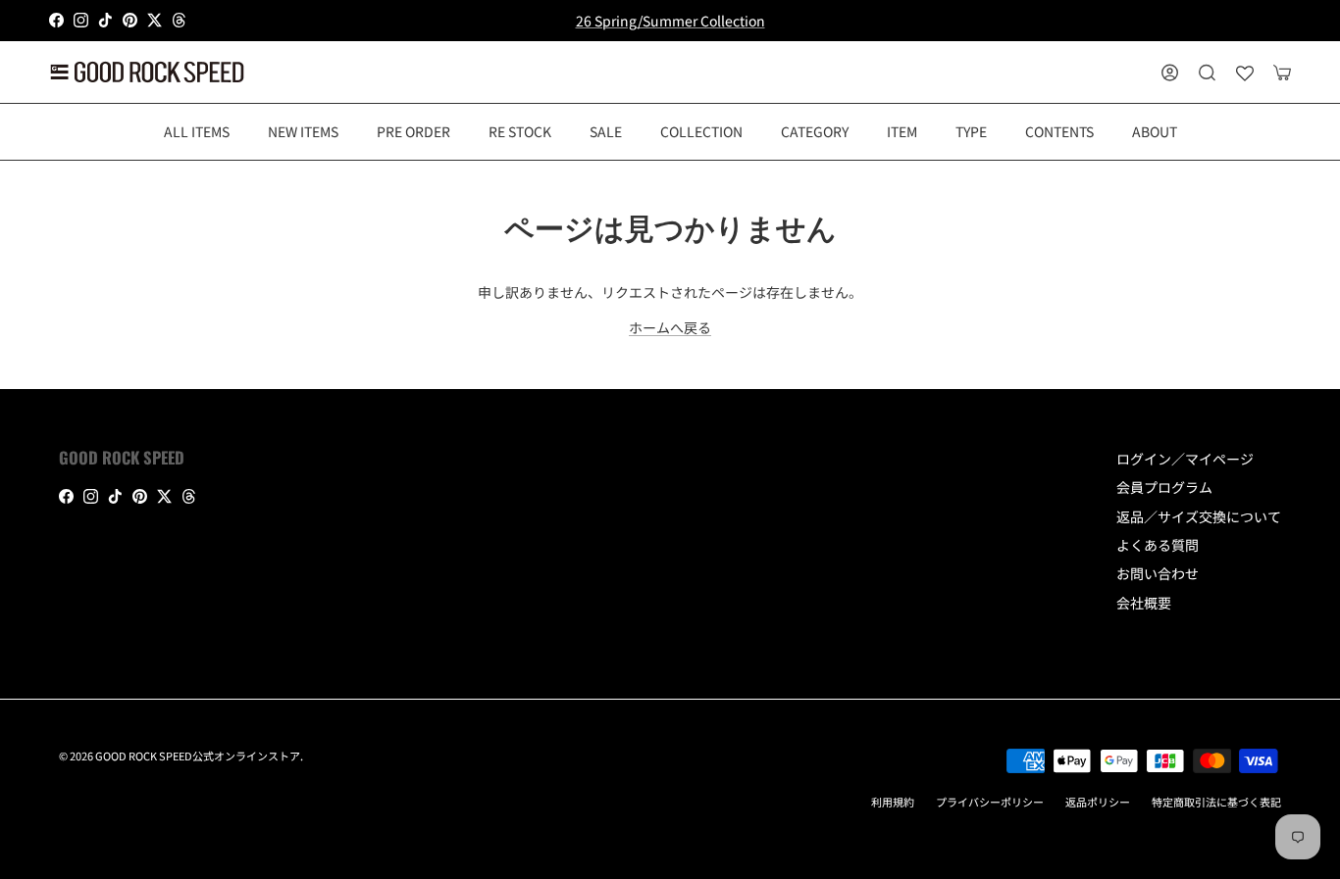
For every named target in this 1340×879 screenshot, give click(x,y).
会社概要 (1143, 602)
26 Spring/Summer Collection (670, 20)
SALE (606, 130)
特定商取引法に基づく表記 (1216, 801)
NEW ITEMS (303, 130)
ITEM (902, 130)
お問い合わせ (1157, 573)
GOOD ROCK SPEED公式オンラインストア (197, 755)
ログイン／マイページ (1185, 458)
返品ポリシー (1097, 801)
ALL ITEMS (197, 130)
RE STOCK (520, 130)
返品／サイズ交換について (1198, 516)
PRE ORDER (413, 130)
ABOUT (1154, 130)
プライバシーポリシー (990, 801)
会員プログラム (1164, 487)
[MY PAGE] (1170, 72)
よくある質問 (1157, 545)
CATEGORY (815, 130)
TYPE (971, 130)
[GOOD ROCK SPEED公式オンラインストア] (147, 72)
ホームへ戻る (670, 327)
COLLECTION (701, 130)
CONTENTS (1059, 130)
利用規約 (892, 801)
